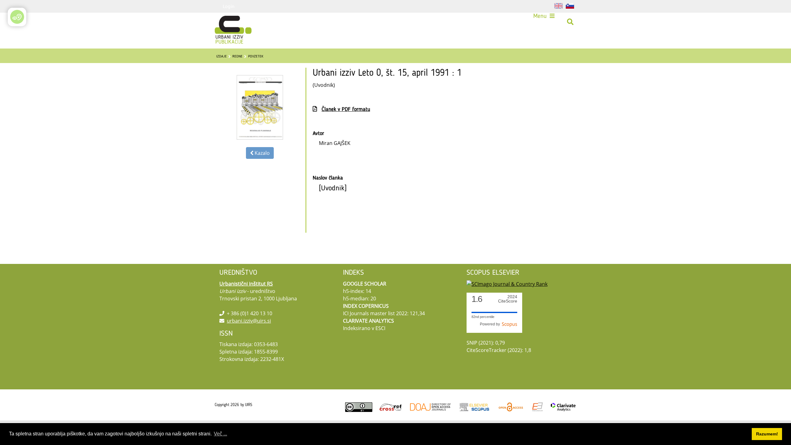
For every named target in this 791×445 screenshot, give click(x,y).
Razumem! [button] (767, 433)
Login (229, 6)
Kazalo (261, 153)
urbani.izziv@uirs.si (249, 320)
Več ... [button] (220, 433)
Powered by (491, 324)
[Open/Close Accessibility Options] (17, 17)
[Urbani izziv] (225, 22)
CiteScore (507, 299)
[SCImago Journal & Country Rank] (507, 283)
